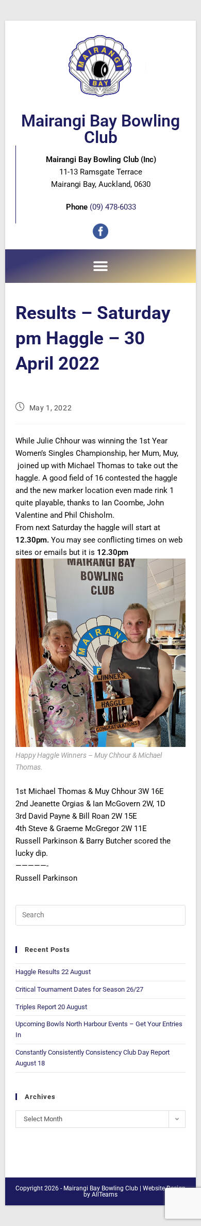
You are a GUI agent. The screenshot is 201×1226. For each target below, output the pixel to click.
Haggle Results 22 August (53, 972)
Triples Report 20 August (51, 1007)
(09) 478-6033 (113, 207)
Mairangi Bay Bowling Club (100, 129)
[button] (100, 266)
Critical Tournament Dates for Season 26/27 (79, 989)
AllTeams (105, 1194)
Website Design (164, 1188)
